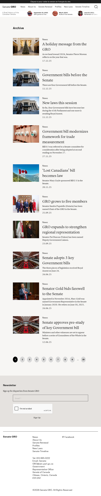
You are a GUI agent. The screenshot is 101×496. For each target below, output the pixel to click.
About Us (32, 7)
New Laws (68, 7)
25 (83, 359)
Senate (9, 6)
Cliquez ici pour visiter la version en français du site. (50, 2)
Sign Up (37, 417)
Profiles (58, 7)
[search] (96, 6)
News (23, 7)
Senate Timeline (82, 7)
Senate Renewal (45, 7)
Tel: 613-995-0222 (41, 458)
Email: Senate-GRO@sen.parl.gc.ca (42, 462)
